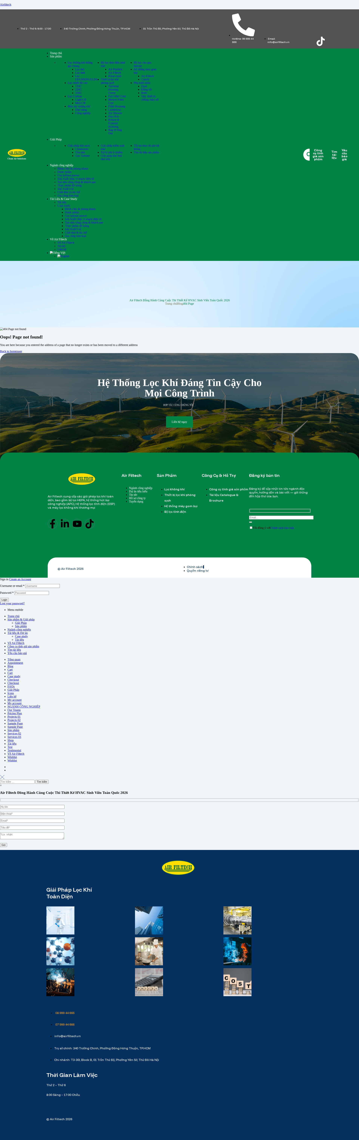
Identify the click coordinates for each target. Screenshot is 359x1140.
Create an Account (20, 579)
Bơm (144, 92)
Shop (10, 740)
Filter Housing (116, 106)
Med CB (80, 103)
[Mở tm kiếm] (309, 155)
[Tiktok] (320, 41)
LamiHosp (114, 109)
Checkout (13, 679)
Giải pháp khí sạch (79, 145)
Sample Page (15, 723)
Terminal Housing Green (113, 89)
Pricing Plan (14, 713)
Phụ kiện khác (142, 82)
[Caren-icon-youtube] (335, 31)
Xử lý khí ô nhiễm (111, 152)
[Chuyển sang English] (63, 256)
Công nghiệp (82, 113)
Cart (10, 669)
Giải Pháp (21, 622)
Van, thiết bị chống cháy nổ (150, 98)
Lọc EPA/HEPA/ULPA (86, 77)
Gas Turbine (82, 155)
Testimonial (14, 750)
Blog (180, 303)
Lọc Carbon (75, 96)
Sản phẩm (21, 626)
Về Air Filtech (15, 643)
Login (4, 599)
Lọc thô (79, 69)
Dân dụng (81, 109)
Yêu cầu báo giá (17, 653)
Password (7, 592)
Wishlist (12, 757)
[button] (179, 422)
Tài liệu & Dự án (17, 633)
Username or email (12, 585)
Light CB (80, 99)
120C (78, 86)
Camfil (145, 79)
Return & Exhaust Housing (113, 123)
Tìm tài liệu (14, 649)
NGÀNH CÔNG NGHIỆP (23, 706)
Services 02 (14, 733)
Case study (21, 636)
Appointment (15, 662)
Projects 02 (14, 720)
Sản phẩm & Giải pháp (21, 619)
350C (78, 92)
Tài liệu (19, 639)
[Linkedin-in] (65, 524)
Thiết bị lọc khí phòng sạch (110, 81)
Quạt (144, 86)
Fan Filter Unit (117, 96)
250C (78, 89)
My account (14, 699)
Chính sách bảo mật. (282, 527)
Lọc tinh (80, 72)
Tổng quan (13, 659)
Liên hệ (11, 696)
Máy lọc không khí (79, 106)
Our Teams (14, 710)
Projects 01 (14, 716)
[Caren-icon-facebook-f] (306, 31)
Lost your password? (12, 603)
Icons (10, 693)
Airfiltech (5, 4)
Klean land (114, 76)
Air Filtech (114, 72)
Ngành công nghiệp (19, 629)
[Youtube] (77, 524)
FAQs (11, 686)
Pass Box (113, 116)
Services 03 (14, 736)
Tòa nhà (80, 152)
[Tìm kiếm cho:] (17, 781)
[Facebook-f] (52, 524)
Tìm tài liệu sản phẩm (146, 152)
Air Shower (115, 113)
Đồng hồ (146, 89)
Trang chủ (171, 303)
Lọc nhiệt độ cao (78, 82)
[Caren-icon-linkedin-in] (320, 31)
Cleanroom (81, 149)
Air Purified (115, 69)
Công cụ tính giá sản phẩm (23, 646)
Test (9, 747)
